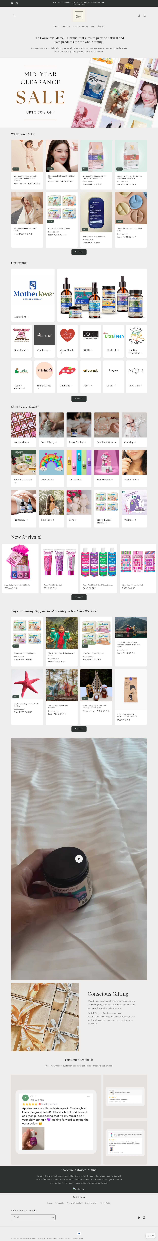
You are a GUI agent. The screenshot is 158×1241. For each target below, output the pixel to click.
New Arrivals (103, 479)
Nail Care (74, 479)
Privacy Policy (105, 1203)
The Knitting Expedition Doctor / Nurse (61, 654)
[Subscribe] (52, 1217)
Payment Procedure (74, 1203)
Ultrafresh (111, 350)
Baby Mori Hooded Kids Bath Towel (25, 230)
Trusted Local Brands (104, 521)
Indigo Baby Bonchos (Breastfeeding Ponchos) (127, 715)
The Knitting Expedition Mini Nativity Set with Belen (94, 707)
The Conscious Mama (24, 1238)
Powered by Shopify (38, 1238)
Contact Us (59, 1203)
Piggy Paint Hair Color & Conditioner (98, 585)
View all (79, 252)
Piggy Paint (20, 350)
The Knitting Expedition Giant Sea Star (26, 705)
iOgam (109, 385)
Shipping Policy (91, 1203)
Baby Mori (134, 385)
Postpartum (130, 479)
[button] (14, 15)
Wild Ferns (42, 350)
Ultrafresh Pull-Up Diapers (59, 228)
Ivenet (86, 385)
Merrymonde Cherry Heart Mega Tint (61, 177)
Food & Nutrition (23, 479)
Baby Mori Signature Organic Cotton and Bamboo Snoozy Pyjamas (25, 178)
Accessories (20, 442)
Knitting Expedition (134, 351)
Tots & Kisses (44, 385)
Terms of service (64, 1238)
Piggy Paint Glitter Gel (53, 585)
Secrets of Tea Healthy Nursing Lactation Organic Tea (129, 177)
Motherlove (20, 316)
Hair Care (46, 479)
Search (50, 1203)
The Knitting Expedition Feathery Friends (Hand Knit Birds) (128, 644)
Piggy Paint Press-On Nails (133, 585)
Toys (71, 519)
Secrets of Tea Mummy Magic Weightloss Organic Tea (94, 177)
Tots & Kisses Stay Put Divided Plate (129, 229)
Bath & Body (48, 442)
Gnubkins (65, 385)
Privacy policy (52, 1238)
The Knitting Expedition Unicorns (58, 707)
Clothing (129, 442)
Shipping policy (78, 1238)
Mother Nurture (18, 387)
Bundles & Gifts (105, 442)
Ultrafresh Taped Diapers (93, 653)
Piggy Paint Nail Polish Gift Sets (17, 585)
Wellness (129, 519)
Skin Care (46, 519)
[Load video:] (79, 859)
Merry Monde (67, 350)
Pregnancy (19, 519)
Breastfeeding (76, 442)
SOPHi (86, 350)
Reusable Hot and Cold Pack (94, 236)
